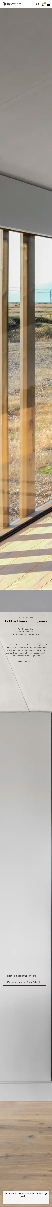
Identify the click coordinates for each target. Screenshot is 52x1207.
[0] (43, 4)
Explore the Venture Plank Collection (24, 982)
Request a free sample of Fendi (22, 976)
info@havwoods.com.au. (31, 1011)
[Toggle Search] (37, 4)
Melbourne (30, 1002)
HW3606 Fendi (29, 661)
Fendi (6, 677)
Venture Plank (24, 677)
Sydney (20, 1002)
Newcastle (43, 1002)
